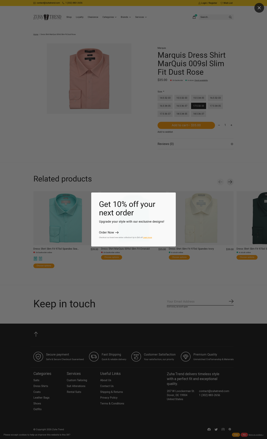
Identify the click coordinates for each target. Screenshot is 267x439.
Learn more (147, 237)
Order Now (106, 232)
